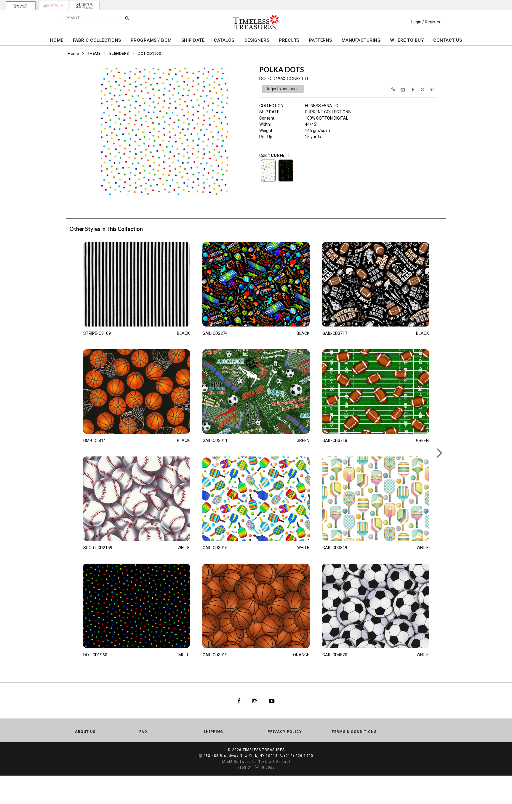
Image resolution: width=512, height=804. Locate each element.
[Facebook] (239, 700)
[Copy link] (392, 89)
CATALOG (224, 40)
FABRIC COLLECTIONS (97, 40)
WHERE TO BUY (407, 40)
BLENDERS (119, 53)
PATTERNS (320, 40)
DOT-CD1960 (149, 53)
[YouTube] (272, 700)
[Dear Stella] (53, 5)
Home (73, 53)
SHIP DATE (193, 40)
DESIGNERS (257, 40)
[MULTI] (286, 181)
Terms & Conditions (354, 732)
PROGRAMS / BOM (151, 40)
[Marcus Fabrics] (85, 5)
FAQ (143, 732)
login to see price (283, 88)
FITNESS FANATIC (321, 105)
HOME (56, 40)
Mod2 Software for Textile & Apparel (256, 762)
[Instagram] (254, 700)
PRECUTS (289, 40)
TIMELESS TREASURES (264, 750)
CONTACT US (447, 40)
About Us (85, 732)
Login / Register (426, 22)
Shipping (213, 732)
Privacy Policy (285, 732)
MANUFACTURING (361, 40)
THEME (94, 53)
